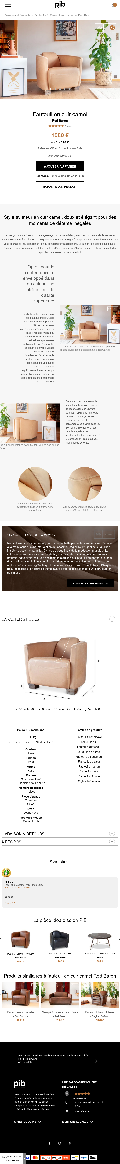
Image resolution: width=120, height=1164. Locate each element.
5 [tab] (69, 89)
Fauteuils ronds (89, 771)
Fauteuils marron (89, 766)
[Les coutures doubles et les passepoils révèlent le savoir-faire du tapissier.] (85, 484)
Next (118, 60)
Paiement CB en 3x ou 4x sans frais (60, 148)
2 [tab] (55, 89)
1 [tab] (50, 89)
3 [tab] (60, 89)
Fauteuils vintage (89, 776)
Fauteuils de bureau (89, 752)
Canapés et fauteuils (17, 15)
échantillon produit (60, 186)
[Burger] (8, 5)
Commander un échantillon (90, 583)
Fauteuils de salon (89, 761)
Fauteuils (40, 15)
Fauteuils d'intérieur (89, 747)
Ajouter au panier (60, 166)
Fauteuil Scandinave (89, 737)
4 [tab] (64, 89)
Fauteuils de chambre (89, 756)
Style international (89, 781)
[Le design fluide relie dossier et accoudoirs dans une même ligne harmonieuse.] (35, 484)
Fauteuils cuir (89, 742)
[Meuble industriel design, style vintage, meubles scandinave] (60, 4)
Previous (2, 60)
